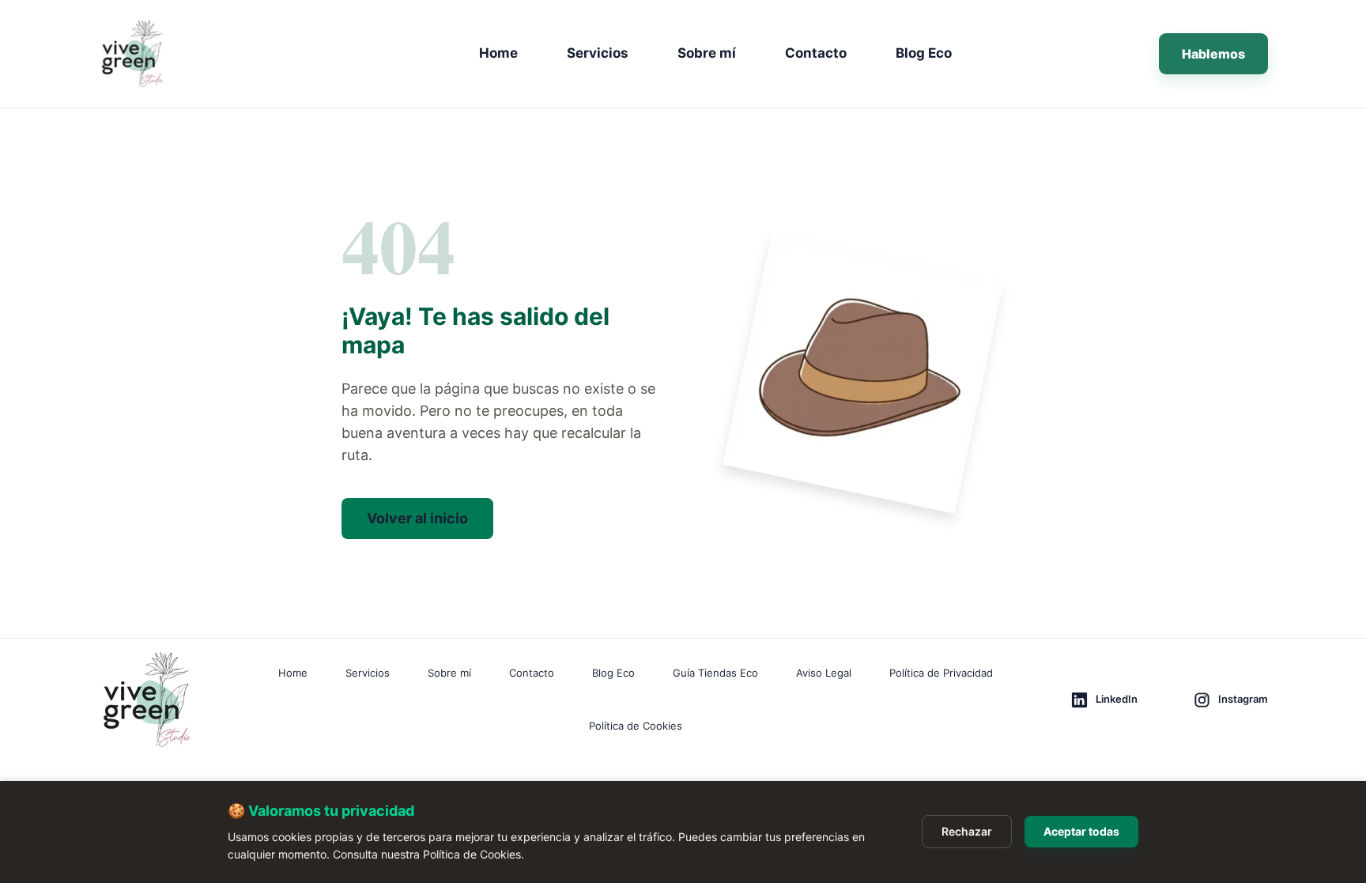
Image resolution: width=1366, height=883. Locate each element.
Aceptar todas (1081, 831)
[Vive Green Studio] (163, 54)
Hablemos (1213, 54)
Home (498, 53)
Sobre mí (706, 53)
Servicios (597, 53)
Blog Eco (924, 53)
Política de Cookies (635, 725)
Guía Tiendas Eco (715, 672)
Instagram (1243, 698)
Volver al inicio (417, 518)
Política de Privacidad (941, 672)
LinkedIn (1117, 698)
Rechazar (966, 831)
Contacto (816, 53)
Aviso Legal (823, 672)
